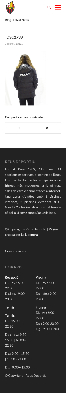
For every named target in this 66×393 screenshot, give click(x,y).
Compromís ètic (16, 251)
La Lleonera (29, 235)
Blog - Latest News (17, 20)
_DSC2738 (14, 37)
